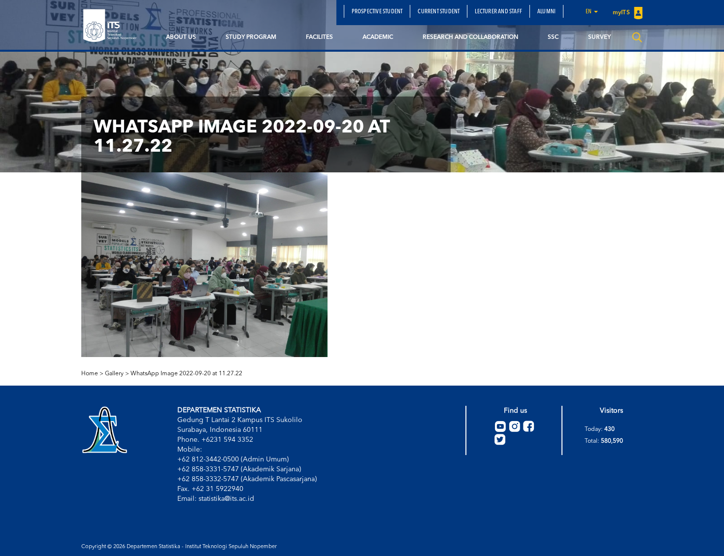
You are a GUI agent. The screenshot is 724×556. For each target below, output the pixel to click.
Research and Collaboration (470, 37)
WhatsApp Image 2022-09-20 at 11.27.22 (186, 374)
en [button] (589, 12)
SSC (553, 37)
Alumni (546, 12)
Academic (377, 37)
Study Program (251, 37)
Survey (599, 37)
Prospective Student (377, 12)
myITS (622, 13)
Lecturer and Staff (498, 12)
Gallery (114, 374)
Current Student (439, 12)
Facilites (319, 37)
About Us (181, 37)
